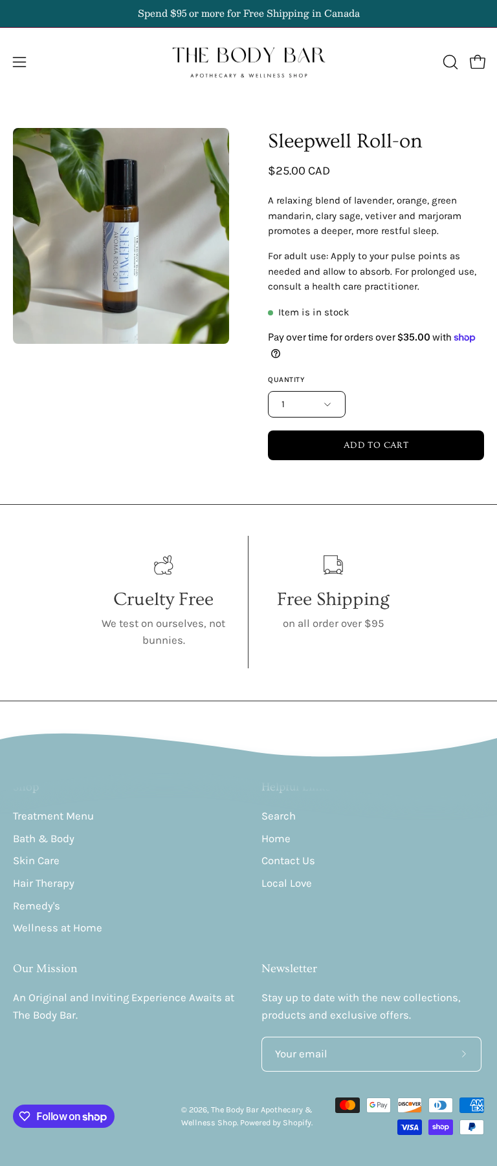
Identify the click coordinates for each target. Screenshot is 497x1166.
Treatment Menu (53, 816)
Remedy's (36, 905)
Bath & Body (43, 838)
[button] (449, 62)
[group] (248, 13)
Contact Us (288, 860)
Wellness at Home (57, 928)
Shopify (297, 1122)
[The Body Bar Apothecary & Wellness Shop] (248, 62)
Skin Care (36, 860)
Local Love (286, 883)
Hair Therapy (43, 883)
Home (276, 838)
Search (278, 816)
